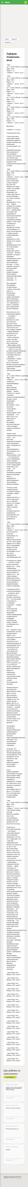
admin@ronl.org (18, 1177)
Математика (8, 42)
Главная (7, 39)
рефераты (14, 39)
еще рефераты (10, 1077)
